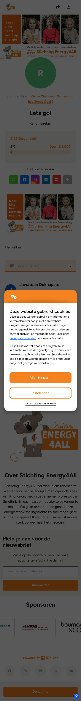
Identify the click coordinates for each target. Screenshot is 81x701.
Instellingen (40, 393)
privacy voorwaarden (23, 338)
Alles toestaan (40, 378)
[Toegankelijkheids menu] (76, 696)
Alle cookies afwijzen (40, 403)
